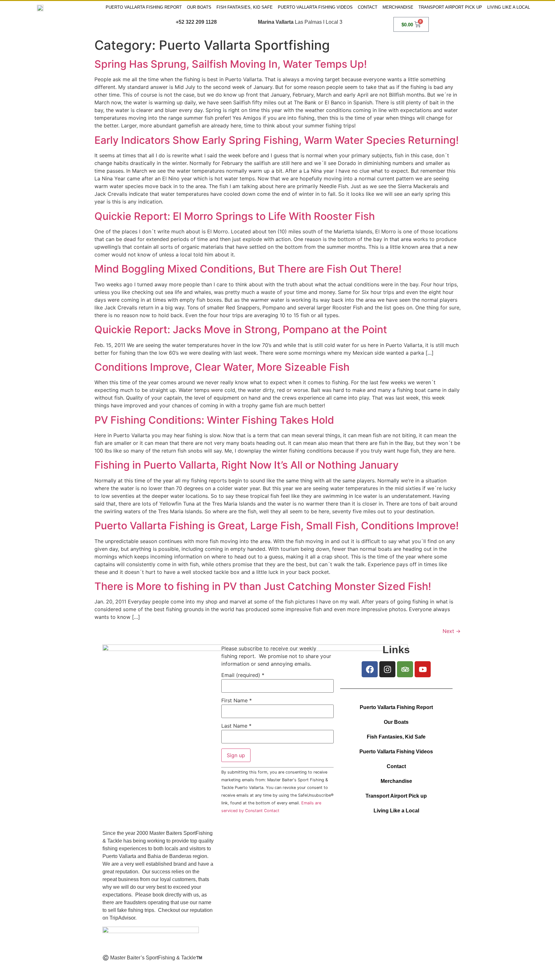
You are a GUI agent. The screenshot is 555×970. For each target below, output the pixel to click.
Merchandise (398, 7)
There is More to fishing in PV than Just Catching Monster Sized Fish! (262, 586)
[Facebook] (370, 669)
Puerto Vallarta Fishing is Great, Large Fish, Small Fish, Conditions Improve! (276, 525)
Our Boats (199, 7)
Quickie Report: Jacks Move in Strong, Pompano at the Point (240, 329)
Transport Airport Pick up (450, 7)
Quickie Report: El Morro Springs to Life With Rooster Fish (234, 216)
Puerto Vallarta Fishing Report (144, 7)
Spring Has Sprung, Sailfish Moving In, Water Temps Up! (230, 64)
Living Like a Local (508, 7)
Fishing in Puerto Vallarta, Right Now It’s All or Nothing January (246, 465)
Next (452, 631)
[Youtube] (423, 669)
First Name (236, 700)
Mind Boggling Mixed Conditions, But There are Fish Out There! (247, 269)
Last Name (236, 725)
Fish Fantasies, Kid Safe (244, 7)
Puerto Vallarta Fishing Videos (315, 7)
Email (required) (242, 675)
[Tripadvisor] (405, 669)
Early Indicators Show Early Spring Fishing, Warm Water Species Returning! (276, 140)
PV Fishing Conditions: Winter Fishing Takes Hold (214, 420)
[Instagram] (387, 669)
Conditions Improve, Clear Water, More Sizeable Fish (221, 367)
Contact (367, 7)
